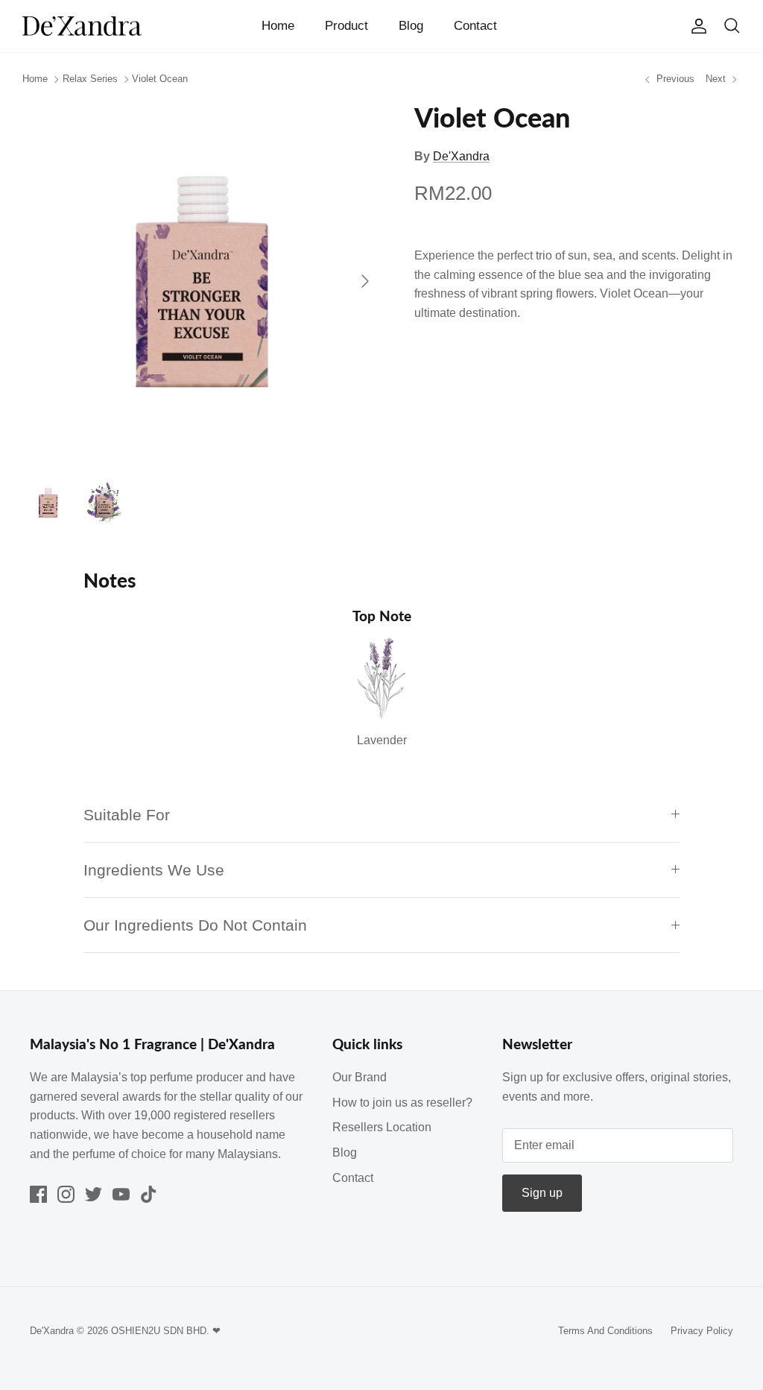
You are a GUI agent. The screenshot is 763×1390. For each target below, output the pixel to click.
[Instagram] (66, 1194)
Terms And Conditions (605, 1330)
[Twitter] (93, 1194)
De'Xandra (461, 156)
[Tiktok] (148, 1194)
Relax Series (90, 79)
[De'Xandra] (82, 26)
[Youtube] (121, 1194)
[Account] (696, 26)
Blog (411, 26)
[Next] (365, 281)
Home (278, 26)
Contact (475, 26)
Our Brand (359, 1077)
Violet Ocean (160, 79)
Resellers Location (381, 1127)
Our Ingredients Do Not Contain (195, 925)
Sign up (542, 1192)
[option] (202, 281)
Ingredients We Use (153, 869)
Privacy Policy (702, 1330)
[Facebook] (38, 1194)
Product (346, 26)
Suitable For (126, 814)
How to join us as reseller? (402, 1102)
